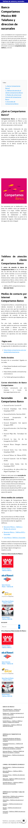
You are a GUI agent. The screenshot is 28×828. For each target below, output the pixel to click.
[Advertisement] (14, 64)
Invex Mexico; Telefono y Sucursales (14, 538)
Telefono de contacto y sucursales (13, 1)
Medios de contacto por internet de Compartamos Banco (13, 97)
